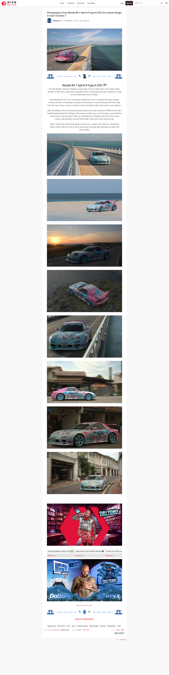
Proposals (70, 3)
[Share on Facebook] (116, 633)
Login (122, 3)
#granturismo (52, 626)
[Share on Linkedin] (122, 633)
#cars (68, 626)
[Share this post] (124, 633)
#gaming (103, 626)
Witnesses (81, 3)
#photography (93, 626)
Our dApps (91, 3)
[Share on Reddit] (120, 633)
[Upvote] (74, 630)
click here (51, 556)
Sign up (129, 3)
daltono (57, 20)
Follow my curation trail (84, 605)
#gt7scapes (61, 626)
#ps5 (73, 626)
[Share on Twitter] (118, 633)
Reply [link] (118, 630)
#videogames (111, 626)
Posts (62, 3)
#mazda (68, 20)
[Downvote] (76, 630)
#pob (119, 626)
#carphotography (82, 626)
